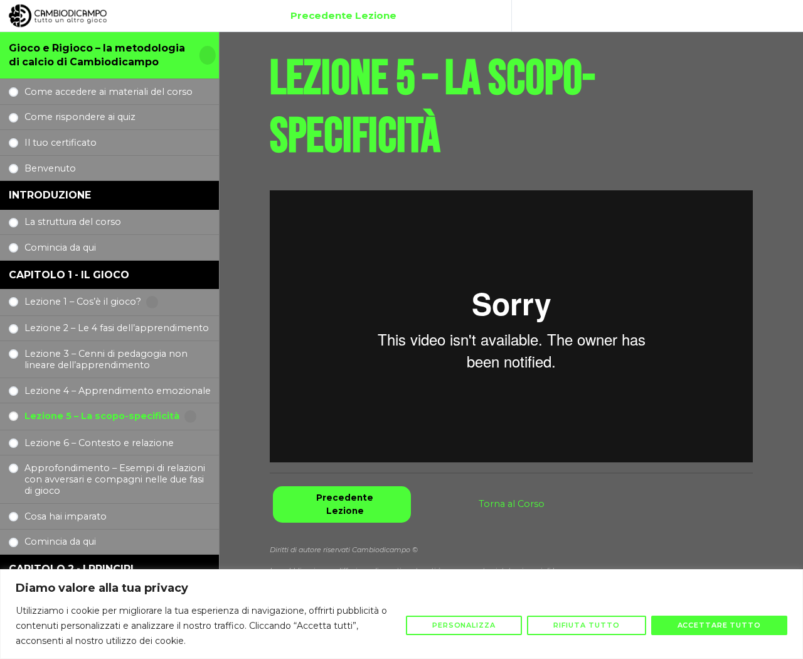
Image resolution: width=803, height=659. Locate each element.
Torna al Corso (512, 503)
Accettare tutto (720, 625)
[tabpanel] (511, 326)
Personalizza (464, 625)
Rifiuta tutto (586, 625)
